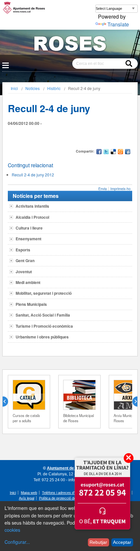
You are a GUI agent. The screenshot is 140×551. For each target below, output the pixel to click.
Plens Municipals (31, 304)
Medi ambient (28, 282)
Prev (8, 401)
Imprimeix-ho (120, 188)
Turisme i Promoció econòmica (44, 326)
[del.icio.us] (113, 152)
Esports (23, 250)
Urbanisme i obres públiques (42, 337)
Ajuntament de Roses (67, 468)
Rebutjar (98, 542)
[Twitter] (106, 152)
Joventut (24, 272)
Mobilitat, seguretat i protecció (44, 293)
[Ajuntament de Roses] (70, 45)
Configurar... (17, 542)
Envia (102, 188)
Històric (54, 88)
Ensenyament (28, 239)
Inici (14, 88)
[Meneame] (120, 152)
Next (132, 401)
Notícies (32, 88)
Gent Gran (25, 260)
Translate (118, 24)
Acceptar (122, 542)
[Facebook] (99, 152)
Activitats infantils (32, 206)
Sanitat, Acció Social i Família (43, 315)
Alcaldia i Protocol (32, 217)
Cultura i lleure (29, 228)
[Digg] (127, 152)
